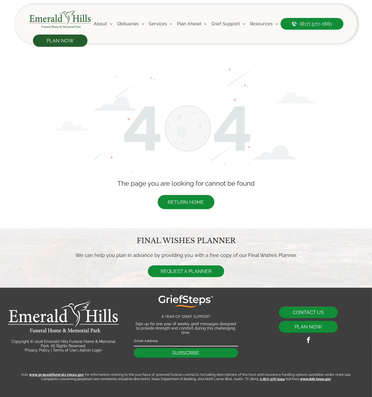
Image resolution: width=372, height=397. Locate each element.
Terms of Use (65, 350)
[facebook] (308, 340)
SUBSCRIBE (185, 353)
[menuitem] (103, 24)
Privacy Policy (37, 350)
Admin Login (91, 350)
